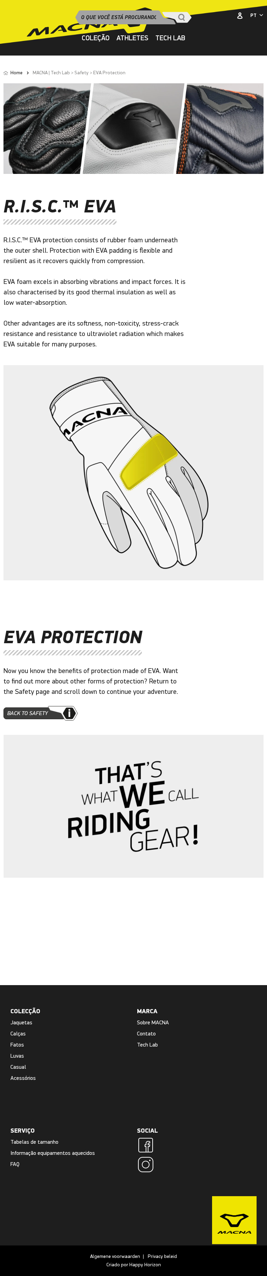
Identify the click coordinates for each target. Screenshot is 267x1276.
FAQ (14, 1164)
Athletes (132, 38)
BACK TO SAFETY (27, 713)
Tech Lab (147, 1044)
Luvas (17, 1055)
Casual (18, 1067)
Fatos (17, 1044)
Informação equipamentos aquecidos (52, 1153)
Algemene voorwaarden (115, 1256)
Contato (146, 1033)
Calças (18, 1033)
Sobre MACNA (153, 1022)
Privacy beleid (162, 1256)
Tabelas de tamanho (34, 1142)
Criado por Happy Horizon (133, 1265)
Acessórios (23, 1078)
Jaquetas (21, 1022)
